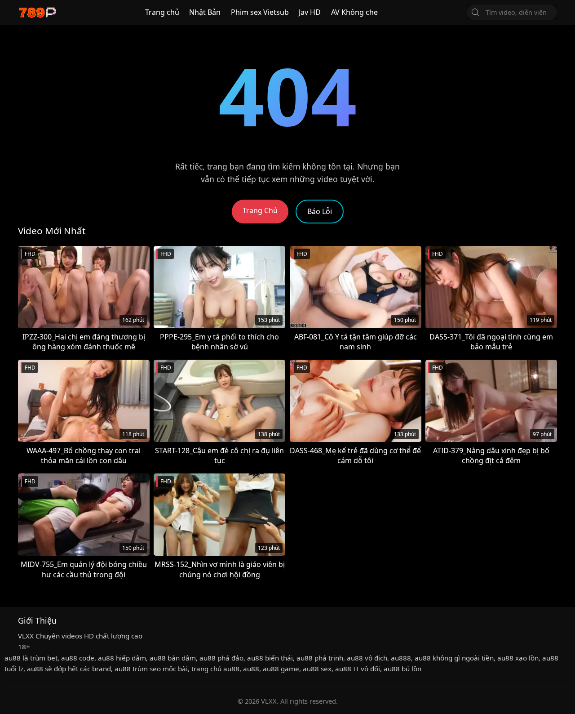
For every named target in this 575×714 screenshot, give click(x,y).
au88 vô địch (367, 657)
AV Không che (354, 12)
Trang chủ (162, 12)
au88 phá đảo (221, 657)
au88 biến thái (270, 657)
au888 (401, 657)
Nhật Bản (205, 12)
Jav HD (310, 12)
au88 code (77, 657)
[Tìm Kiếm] (475, 12)
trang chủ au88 (215, 668)
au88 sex (317, 668)
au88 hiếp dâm (122, 657)
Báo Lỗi (319, 211)
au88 (251, 668)
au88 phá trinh (319, 657)
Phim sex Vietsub (260, 12)
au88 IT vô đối (357, 668)
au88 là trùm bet (31, 657)
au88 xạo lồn (518, 657)
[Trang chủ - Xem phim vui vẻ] (37, 12)
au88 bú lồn (402, 668)
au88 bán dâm (173, 657)
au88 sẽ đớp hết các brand (69, 668)
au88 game (281, 668)
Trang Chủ (260, 210)
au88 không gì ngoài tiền (454, 657)
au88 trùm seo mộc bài (151, 668)
